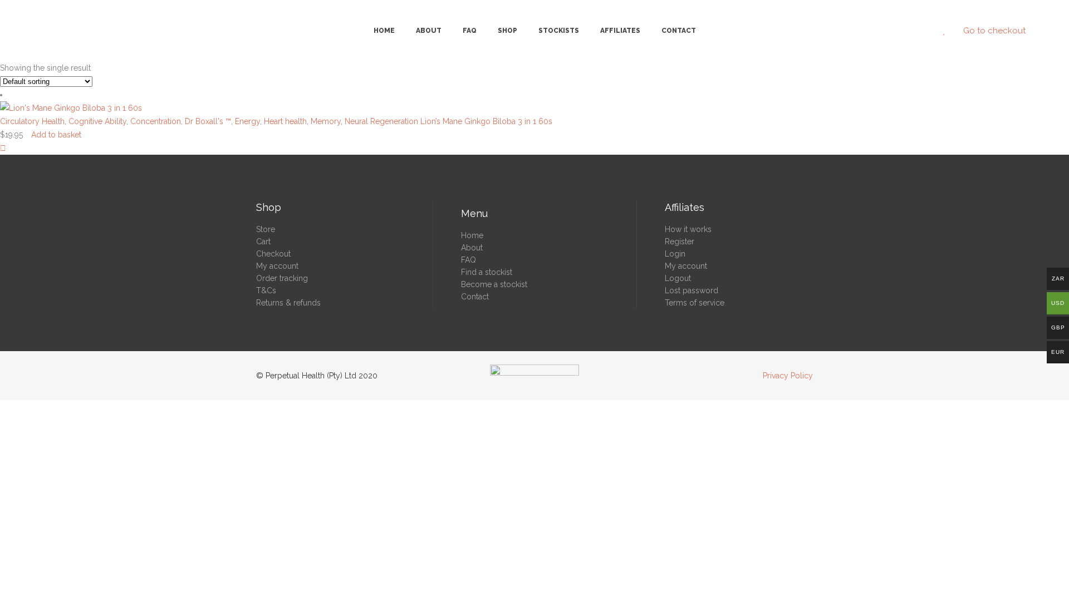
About (472, 247)
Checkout (273, 253)
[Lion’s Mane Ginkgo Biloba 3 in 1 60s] (3, 148)
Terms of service (694, 302)
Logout (678, 278)
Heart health (285, 121)
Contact (475, 296)
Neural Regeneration (381, 121)
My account (277, 266)
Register (679, 241)
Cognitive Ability (97, 121)
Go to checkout (994, 31)
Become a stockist (494, 284)
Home (472, 235)
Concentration (155, 121)
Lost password (691, 290)
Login (675, 253)
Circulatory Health (32, 121)
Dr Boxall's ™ (208, 121)
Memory (326, 121)
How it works (688, 229)
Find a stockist (486, 272)
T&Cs (266, 290)
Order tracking (282, 278)
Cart (263, 241)
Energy (247, 121)
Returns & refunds (288, 302)
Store (265, 229)
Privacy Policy (788, 375)
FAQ (468, 259)
